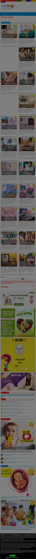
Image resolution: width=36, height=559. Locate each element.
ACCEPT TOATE (12, 555)
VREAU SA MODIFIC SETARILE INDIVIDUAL (12, 557)
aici (6, 546)
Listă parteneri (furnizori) (4, 553)
